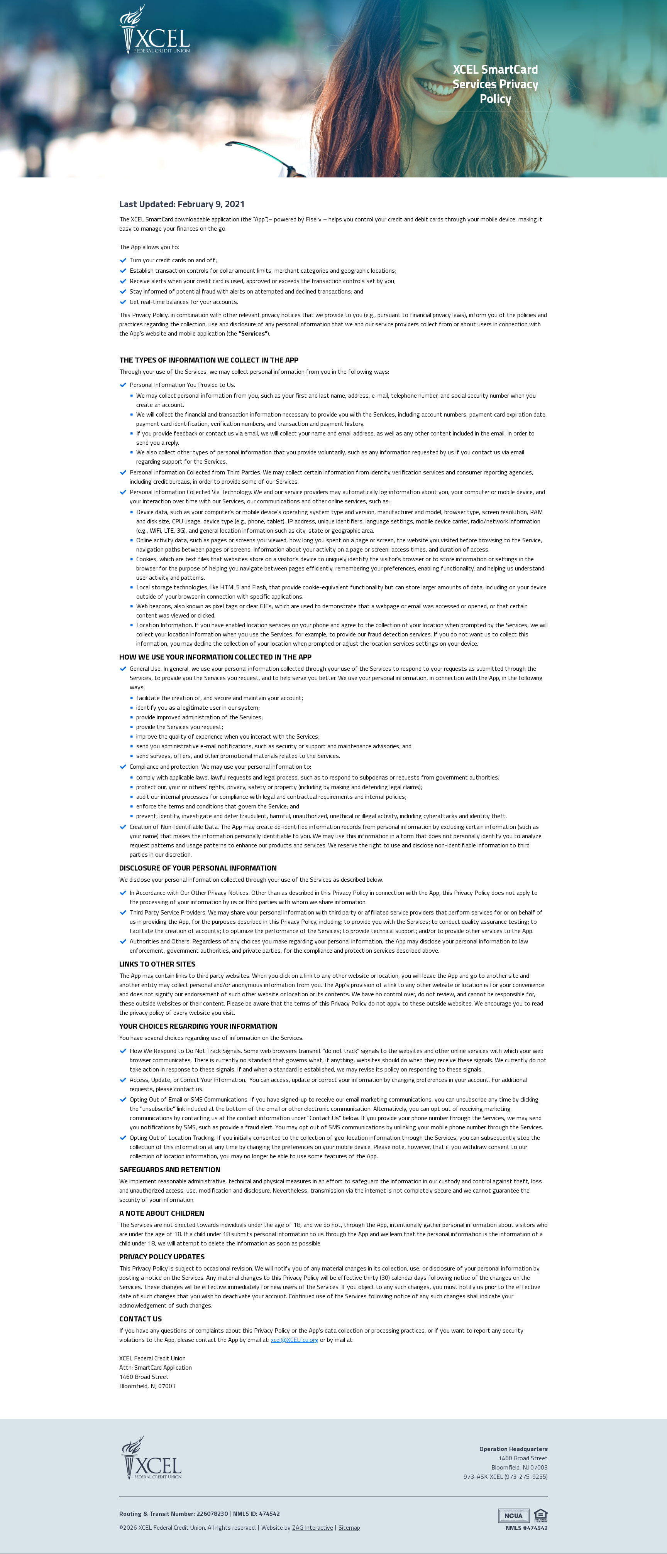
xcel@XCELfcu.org (294, 1339)
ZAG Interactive (312, 1527)
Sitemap (349, 1527)
